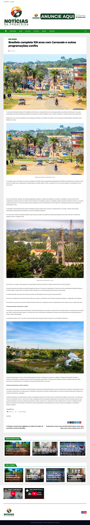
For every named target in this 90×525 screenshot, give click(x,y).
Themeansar (56, 522)
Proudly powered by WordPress (36, 522)
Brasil (44, 31)
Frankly (17, 479)
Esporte (52, 31)
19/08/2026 (51, 479)
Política (36, 31)
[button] (85, 31)
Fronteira (13, 31)
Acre (20, 31)
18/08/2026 (72, 479)
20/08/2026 (30, 479)
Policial (28, 31)
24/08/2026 (10, 479)
